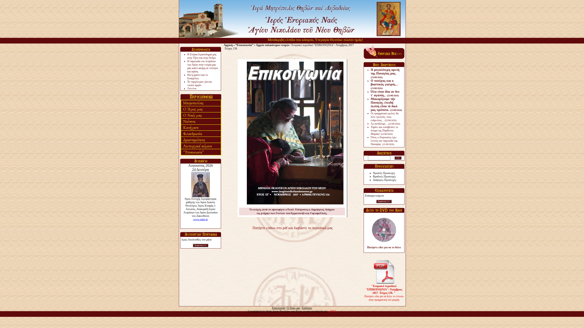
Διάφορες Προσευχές (384, 180)
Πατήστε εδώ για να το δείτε (384, 247)
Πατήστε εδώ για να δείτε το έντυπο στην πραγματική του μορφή (384, 292)
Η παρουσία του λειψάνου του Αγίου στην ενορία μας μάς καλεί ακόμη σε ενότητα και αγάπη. (202, 66)
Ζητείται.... (193, 88)
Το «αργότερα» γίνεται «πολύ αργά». (199, 83)
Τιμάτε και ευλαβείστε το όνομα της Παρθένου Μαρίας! (384, 131)
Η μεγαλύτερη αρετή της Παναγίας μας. (385, 73)
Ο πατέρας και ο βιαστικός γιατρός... (384, 84)
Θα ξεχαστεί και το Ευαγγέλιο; (197, 76)
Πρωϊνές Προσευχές (384, 173)
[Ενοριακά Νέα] (384, 57)
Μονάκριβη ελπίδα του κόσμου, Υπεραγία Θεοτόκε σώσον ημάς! (307, 40)
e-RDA (332, 311)
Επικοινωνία (278, 308)
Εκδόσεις (307, 308)
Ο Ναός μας (293, 308)
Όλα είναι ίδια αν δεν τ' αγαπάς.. (385, 93)
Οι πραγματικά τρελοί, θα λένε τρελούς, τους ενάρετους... (385, 117)
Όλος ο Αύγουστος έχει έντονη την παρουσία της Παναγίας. (384, 141)
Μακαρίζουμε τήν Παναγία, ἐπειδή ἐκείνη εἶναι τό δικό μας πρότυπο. (386, 104)
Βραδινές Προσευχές (384, 176)
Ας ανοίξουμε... (385, 123)
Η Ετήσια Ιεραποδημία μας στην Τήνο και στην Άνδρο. (201, 56)
